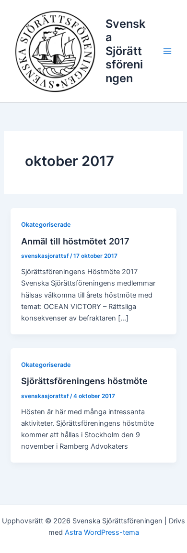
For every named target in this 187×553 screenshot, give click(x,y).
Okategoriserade (46, 224)
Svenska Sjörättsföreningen (125, 51)
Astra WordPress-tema (102, 532)
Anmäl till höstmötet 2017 (75, 241)
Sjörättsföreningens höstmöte (84, 381)
